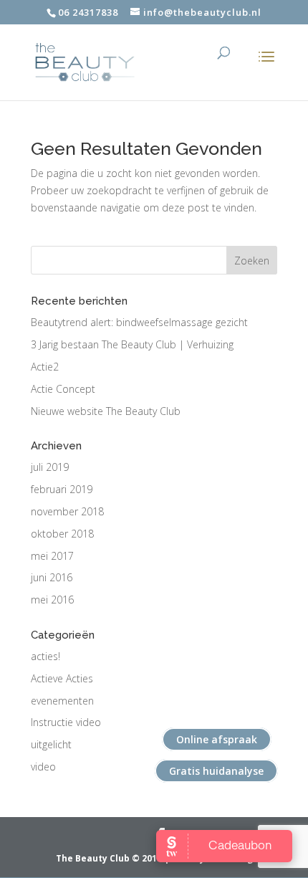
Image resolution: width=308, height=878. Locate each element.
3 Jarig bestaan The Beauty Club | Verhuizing (132, 344)
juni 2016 (51, 577)
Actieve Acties (62, 678)
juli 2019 (50, 467)
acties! (45, 656)
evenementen (62, 700)
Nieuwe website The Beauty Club (106, 411)
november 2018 (67, 511)
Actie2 (45, 366)
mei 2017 (52, 556)
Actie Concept (63, 389)
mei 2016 (52, 599)
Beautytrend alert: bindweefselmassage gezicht (139, 322)
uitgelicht (51, 744)
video (43, 766)
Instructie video (66, 722)
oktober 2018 (62, 533)
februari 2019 (61, 489)
